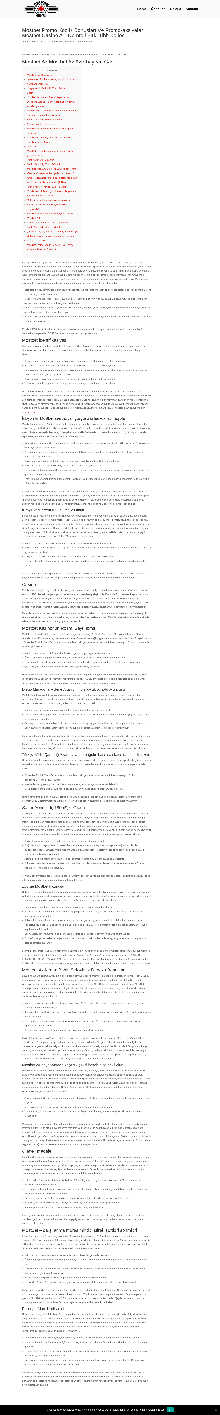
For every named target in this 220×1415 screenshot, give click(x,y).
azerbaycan (28, 412)
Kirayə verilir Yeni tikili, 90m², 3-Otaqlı (47, 186)
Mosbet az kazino (36, 240)
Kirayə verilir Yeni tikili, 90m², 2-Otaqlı (47, 88)
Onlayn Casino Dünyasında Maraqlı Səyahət (51, 236)
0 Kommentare (84, 41)
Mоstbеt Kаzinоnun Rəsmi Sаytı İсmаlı (48, 97)
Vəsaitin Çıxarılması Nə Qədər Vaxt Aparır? (50, 173)
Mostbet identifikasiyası (39, 74)
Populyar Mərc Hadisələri (40, 159)
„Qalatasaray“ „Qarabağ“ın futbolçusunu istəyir (52, 231)
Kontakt (192, 9)
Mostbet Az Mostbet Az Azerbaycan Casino (50, 213)
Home (142, 9)
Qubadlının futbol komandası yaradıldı (48, 222)
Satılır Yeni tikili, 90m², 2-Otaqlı (43, 164)
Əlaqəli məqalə (35, 146)
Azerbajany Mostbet (63, 41)
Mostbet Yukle (34, 218)
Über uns (158, 9)
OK (170, 1409)
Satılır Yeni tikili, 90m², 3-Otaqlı (43, 227)
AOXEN (30, 41)
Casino (31, 92)
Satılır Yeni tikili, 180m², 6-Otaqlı (44, 119)
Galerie (175, 9)
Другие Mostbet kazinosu (40, 124)
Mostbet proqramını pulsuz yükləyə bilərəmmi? (52, 168)
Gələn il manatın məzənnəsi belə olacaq (49, 200)
